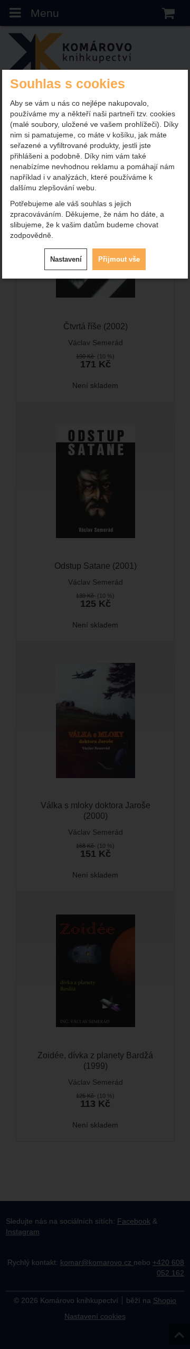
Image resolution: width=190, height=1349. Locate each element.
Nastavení (66, 259)
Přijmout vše (119, 259)
